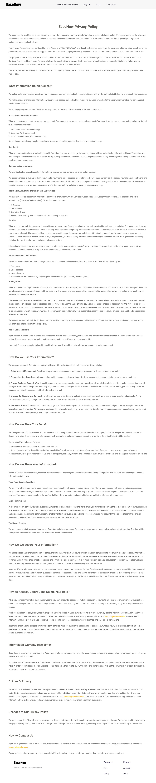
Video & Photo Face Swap (67, 4)
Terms (106, 768)
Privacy (106, 773)
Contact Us (111, 4)
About (98, 4)
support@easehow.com (115, 616)
